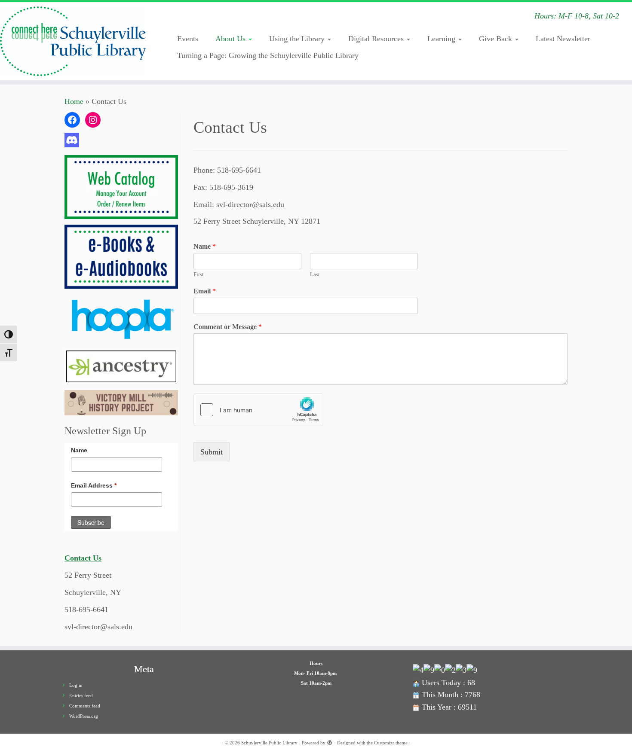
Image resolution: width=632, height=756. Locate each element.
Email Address (94, 485)
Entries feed (81, 695)
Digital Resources (377, 38)
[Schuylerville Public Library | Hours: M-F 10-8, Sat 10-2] (73, 41)
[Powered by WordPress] (330, 741)
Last (315, 274)
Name (79, 450)
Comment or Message (227, 326)
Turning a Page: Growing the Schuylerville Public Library (268, 55)
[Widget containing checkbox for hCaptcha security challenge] (258, 409)
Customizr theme (391, 742)
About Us (231, 38)
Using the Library (298, 38)
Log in (76, 685)
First (198, 274)
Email (204, 291)
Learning (442, 38)
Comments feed (84, 705)
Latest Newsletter (563, 38)
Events (187, 38)
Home (73, 101)
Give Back (496, 38)
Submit (211, 452)
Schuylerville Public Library (269, 742)
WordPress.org (83, 716)
